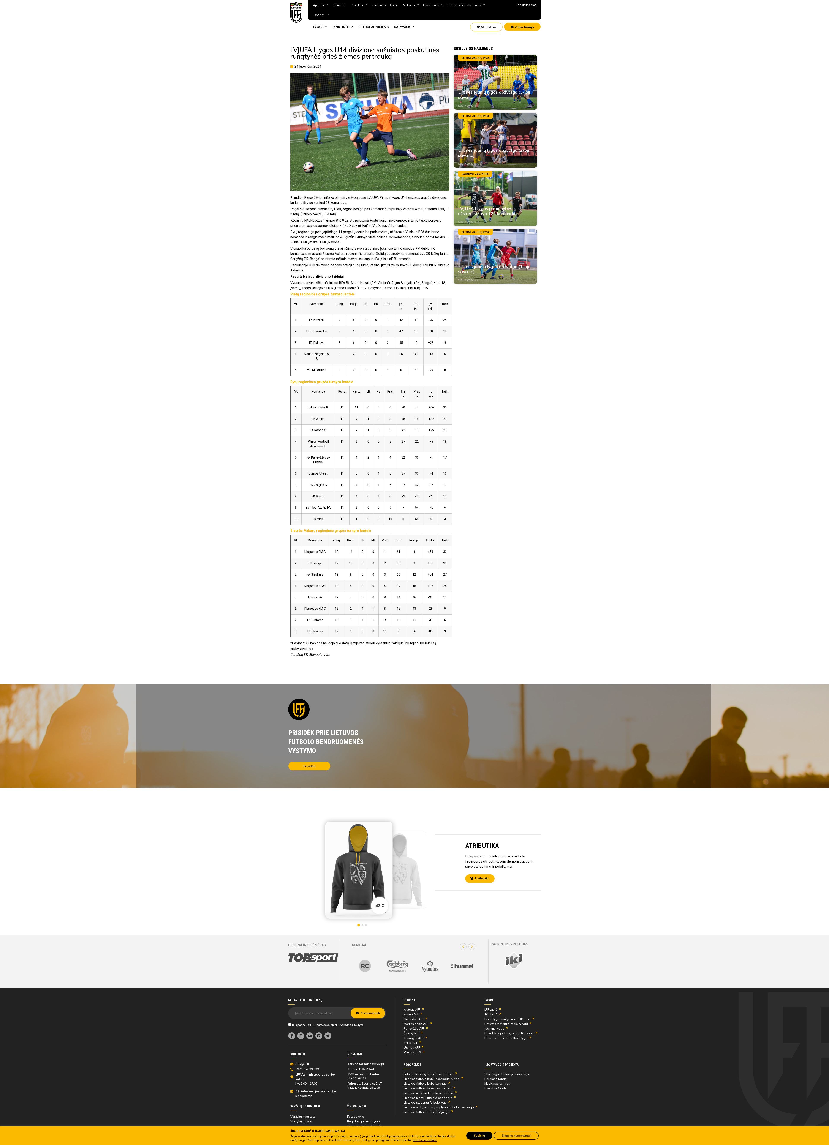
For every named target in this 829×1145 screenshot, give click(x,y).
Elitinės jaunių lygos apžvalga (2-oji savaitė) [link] (493, 152)
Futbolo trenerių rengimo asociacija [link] (428, 1074)
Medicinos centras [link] (497, 1083)
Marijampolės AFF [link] (416, 1024)
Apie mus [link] (319, 5)
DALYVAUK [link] (402, 27)
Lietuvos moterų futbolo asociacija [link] (428, 1098)
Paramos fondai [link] (495, 1079)
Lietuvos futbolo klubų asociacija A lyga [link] (432, 1079)
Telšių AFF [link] (411, 1043)
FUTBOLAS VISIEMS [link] (373, 27)
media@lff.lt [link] (303, 1096)
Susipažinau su (327, 1025)
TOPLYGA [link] (491, 1014)
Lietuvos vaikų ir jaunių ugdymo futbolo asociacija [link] (439, 1107)
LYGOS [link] (318, 27)
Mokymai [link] (409, 5)
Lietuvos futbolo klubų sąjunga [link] (425, 1083)
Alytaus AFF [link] (412, 1009)
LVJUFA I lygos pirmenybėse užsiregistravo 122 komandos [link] (487, 211)
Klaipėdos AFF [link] (414, 1019)
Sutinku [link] (479, 1135)
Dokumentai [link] (431, 5)
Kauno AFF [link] (411, 1014)
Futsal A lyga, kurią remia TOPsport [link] (509, 1033)
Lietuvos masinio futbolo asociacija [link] (428, 1093)
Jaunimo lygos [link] (494, 1028)
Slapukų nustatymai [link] (516, 1135)
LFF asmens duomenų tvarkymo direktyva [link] (337, 1025)
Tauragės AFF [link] (413, 1038)
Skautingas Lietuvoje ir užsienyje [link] (507, 1074)
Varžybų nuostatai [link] (303, 1116)
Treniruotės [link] (378, 5)
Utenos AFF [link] (412, 1047)
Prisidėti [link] (309, 766)
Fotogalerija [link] (355, 1116)
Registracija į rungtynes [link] (363, 1121)
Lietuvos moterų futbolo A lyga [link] (506, 1024)
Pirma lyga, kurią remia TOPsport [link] (507, 1019)
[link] (296, 12)
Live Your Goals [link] (495, 1088)
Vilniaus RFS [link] (412, 1052)
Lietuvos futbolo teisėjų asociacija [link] (427, 1088)
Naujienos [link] (340, 5)
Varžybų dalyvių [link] (301, 1121)
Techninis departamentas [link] (464, 5)
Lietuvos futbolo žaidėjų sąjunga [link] (426, 1112)
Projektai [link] (357, 5)
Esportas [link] (319, 15)
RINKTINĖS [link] (341, 27)
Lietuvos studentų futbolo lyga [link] (505, 1038)
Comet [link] (394, 5)
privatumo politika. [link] (425, 1140)
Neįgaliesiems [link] (527, 4)
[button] (463, 946)
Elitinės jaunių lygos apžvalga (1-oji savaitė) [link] (493, 269)
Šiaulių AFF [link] (411, 1033)
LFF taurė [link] (490, 1009)
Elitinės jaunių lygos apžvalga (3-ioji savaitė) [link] (494, 94)
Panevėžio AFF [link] (414, 1028)
